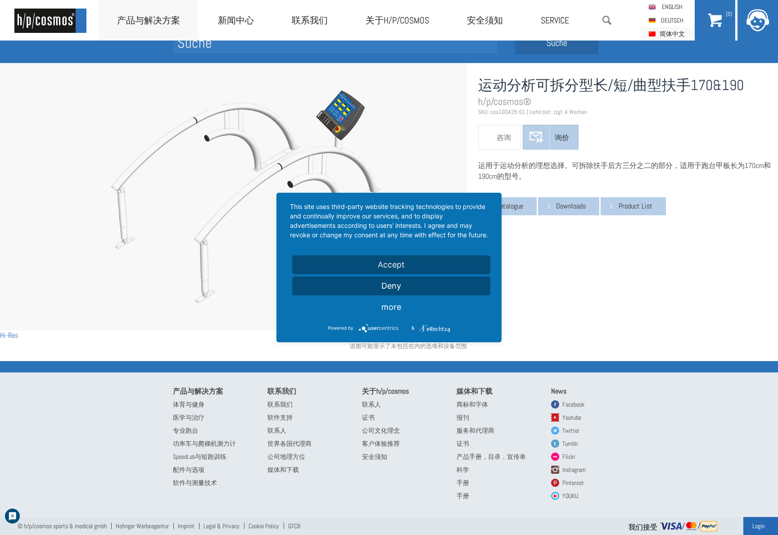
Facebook (573, 404)
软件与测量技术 (195, 483)
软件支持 (280, 417)
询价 (562, 137)
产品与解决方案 (148, 20)
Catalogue (509, 206)
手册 (463, 483)
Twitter (570, 430)
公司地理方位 (286, 457)
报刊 (463, 417)
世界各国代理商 (289, 444)
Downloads (571, 206)
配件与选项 (188, 470)
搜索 (607, 20)
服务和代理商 (475, 430)
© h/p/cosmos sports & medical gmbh (62, 526)
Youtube (571, 417)
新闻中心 (236, 20)
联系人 (276, 430)
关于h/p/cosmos (397, 20)
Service (555, 20)
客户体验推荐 (381, 444)
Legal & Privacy (222, 526)
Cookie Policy (264, 526)
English (672, 7)
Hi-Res (9, 335)
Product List (635, 206)
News (558, 391)
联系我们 (310, 20)
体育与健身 (188, 404)
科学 (463, 470)
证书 (368, 417)
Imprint (186, 526)
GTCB (294, 526)
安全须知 (485, 20)
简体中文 (672, 34)
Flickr (568, 457)
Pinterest (573, 483)
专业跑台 (185, 430)
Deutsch (672, 20)
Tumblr (570, 444)
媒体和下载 (283, 470)
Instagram (574, 470)
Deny (391, 285)
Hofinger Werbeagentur (142, 526)
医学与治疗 (188, 417)
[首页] (50, 21)
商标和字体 (472, 404)
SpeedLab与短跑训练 (199, 457)
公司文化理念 (381, 430)
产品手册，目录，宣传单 (491, 457)
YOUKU (570, 496)
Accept (391, 264)
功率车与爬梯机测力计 (204, 444)
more (391, 307)
